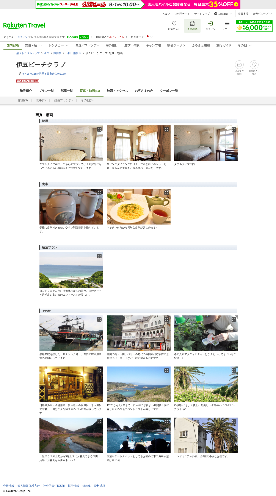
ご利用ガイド (182, 13)
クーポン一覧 (169, 90)
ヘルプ (166, 13)
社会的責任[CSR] (54, 485)
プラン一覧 (46, 90)
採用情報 (73, 485)
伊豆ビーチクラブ (41, 64)
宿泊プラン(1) (63, 100)
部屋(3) (23, 100)
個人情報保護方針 (28, 485)
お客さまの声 (144, 90)
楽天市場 (243, 13)
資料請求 (99, 485)
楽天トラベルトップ (28, 53)
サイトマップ (202, 13)
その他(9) (87, 100)
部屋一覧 (67, 90)
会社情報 (8, 485)
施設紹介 (26, 90)
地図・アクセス (117, 90)
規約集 (86, 485)
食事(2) (41, 100)
